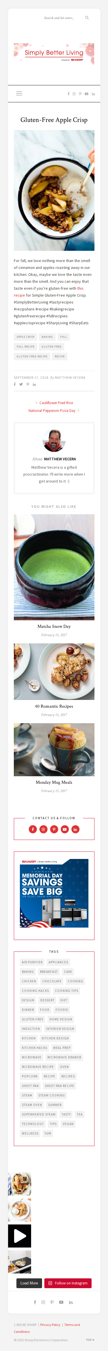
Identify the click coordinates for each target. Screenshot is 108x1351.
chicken (29, 981)
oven (64, 1067)
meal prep (62, 1048)
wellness (30, 1133)
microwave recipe (38, 1067)
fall (63, 337)
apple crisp (26, 337)
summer (55, 1105)
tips (53, 1124)
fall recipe (26, 346)
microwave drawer (64, 1057)
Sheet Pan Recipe (59, 1086)
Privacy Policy (50, 1324)
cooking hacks (35, 991)
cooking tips (66, 991)
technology (33, 1124)
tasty (66, 1114)
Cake (68, 972)
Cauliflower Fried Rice (56, 402)
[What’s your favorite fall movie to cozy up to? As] (19, 1236)
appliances (58, 962)
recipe (60, 356)
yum (48, 1133)
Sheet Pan (30, 1086)
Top (89, 1340)
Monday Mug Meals (54, 782)
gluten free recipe (32, 356)
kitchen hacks (34, 1048)
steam (27, 1095)
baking (47, 337)
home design (61, 1019)
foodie (62, 1010)
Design (28, 1000)
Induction (31, 1029)
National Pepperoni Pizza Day (52, 410)
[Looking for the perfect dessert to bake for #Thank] (19, 1210)
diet (64, 1000)
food (45, 1010)
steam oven (32, 1105)
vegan (68, 1124)
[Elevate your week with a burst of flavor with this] (19, 1261)
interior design (60, 1029)
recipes (68, 1076)
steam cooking (51, 1095)
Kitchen (29, 1038)
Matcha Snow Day (54, 626)
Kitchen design (55, 1038)
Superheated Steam (39, 1114)
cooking (75, 981)
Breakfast (49, 972)
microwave (31, 1057)
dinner (28, 1010)
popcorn (30, 1076)
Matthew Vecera (70, 377)
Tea (80, 1114)
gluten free (52, 346)
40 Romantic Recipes (54, 706)
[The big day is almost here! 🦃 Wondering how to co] (19, 1184)
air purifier (32, 962)
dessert (47, 1000)
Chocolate (52, 981)
